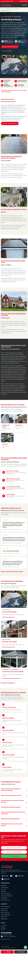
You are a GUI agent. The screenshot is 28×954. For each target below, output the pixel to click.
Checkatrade (6, 879)
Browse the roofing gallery (8, 683)
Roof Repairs (4, 885)
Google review (11, 529)
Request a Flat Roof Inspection (9, 46)
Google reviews (20, 875)
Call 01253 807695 (23, 1)
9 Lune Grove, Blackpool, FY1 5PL (7, 1)
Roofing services (5, 883)
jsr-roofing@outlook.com (6, 934)
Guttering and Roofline (6, 893)
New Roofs (3, 889)
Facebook (6, 875)
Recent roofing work (5, 912)
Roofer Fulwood (16, 8)
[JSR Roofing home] (6, 4)
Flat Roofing (3, 891)
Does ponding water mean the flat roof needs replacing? (12, 801)
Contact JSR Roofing (5, 914)
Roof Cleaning (4, 897)
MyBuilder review (11, 553)
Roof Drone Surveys (5, 900)
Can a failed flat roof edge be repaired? (11, 807)
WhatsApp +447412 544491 (9, 936)
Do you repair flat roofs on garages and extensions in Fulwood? (11, 789)
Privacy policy (4, 916)
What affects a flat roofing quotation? (10, 818)
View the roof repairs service (8, 647)
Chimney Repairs (4, 887)
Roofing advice (4, 910)
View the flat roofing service (8, 617)
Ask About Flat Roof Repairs (14, 852)
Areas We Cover (8, 8)
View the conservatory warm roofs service (11, 678)
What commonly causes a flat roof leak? (11, 795)
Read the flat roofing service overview (10, 90)
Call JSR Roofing (14, 856)
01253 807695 (6, 933)
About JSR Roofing (5, 906)
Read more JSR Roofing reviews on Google (12, 571)
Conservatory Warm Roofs (7, 895)
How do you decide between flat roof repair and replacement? (13, 812)
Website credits (4, 918)
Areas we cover (4, 908)
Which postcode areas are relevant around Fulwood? (12, 824)
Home (2, 8)
